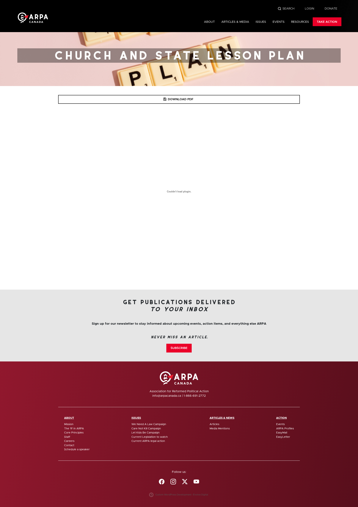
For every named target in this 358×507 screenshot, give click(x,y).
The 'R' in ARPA (74, 428)
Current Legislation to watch (149, 437)
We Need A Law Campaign (148, 424)
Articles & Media (235, 21)
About (209, 21)
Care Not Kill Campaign (146, 428)
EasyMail (281, 432)
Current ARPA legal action (148, 441)
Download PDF (180, 99)
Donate (331, 8)
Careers (69, 441)
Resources (300, 21)
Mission (68, 424)
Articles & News (222, 418)
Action (281, 418)
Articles (214, 424)
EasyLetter (283, 437)
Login (309, 8)
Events (279, 21)
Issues (261, 21)
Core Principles (74, 432)
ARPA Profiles (285, 428)
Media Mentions (220, 428)
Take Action (327, 21)
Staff (67, 437)
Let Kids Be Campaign (145, 432)
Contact (69, 445)
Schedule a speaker (77, 449)
